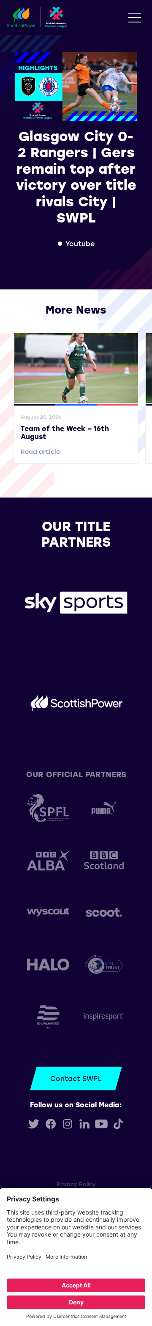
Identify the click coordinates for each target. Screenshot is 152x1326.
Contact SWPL (76, 1078)
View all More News (76, 320)
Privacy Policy (76, 1183)
